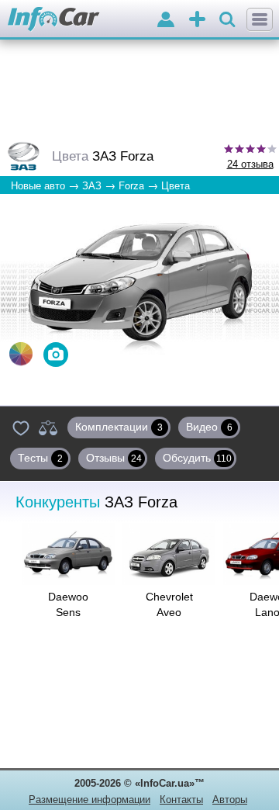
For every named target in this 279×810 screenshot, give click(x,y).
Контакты (181, 799)
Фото (55, 354)
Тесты (40, 458)
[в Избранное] (21, 427)
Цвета (21, 354)
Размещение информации (89, 799)
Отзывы (114, 458)
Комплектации (119, 427)
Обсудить (197, 458)
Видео (209, 427)
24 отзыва (250, 164)
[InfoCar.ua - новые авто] (54, 20)
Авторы (229, 799)
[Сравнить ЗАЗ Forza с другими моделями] (48, 427)
